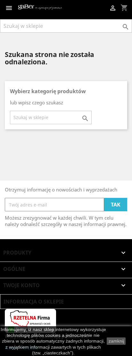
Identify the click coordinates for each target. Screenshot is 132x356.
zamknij (116, 341)
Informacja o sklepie (34, 301)
